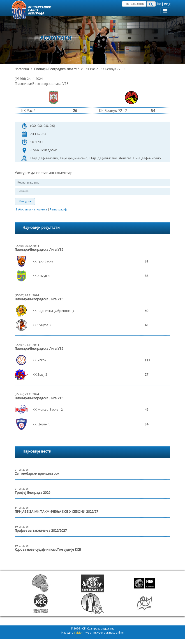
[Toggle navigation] (165, 10)
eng (167, 3)
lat (159, 3)
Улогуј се (25, 201)
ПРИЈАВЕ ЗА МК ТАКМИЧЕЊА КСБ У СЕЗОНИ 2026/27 (56, 511)
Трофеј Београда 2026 (32, 492)
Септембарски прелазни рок (37, 473)
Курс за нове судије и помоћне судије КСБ (48, 549)
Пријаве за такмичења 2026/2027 (41, 530)
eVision (78, 632)
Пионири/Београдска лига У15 (56, 69)
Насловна (22, 69)
